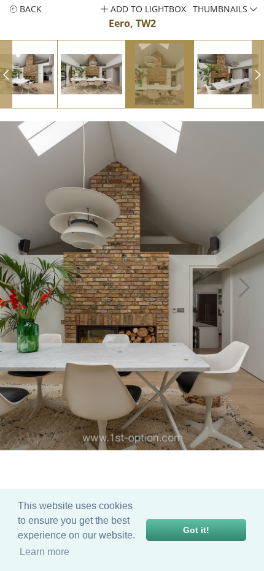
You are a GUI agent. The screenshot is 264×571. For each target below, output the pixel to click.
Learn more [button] (44, 551)
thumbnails (221, 9)
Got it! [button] (196, 530)
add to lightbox (147, 9)
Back (29, 9)
